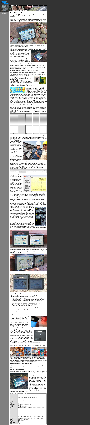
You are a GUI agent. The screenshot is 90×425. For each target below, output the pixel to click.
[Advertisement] (4, 30)
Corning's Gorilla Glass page (23, 216)
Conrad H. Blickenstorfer (27, 391)
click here (24, 54)
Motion (18, 422)
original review (33, 314)
